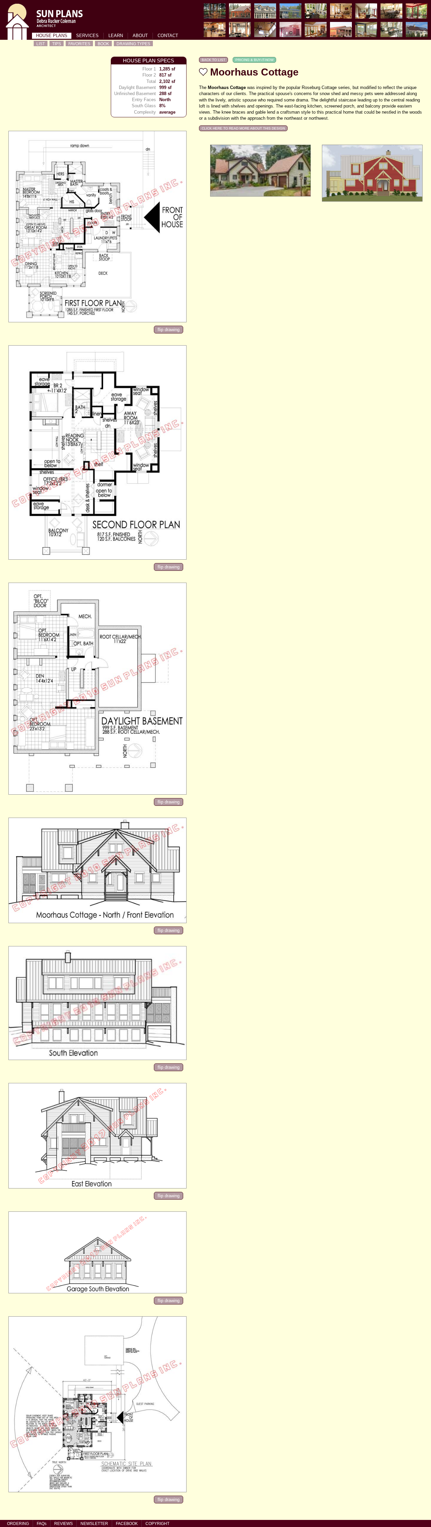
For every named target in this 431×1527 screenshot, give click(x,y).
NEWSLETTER (94, 1523)
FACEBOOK (127, 1523)
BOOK (103, 43)
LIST (40, 43)
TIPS (56, 43)
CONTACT (168, 35)
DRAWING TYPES (133, 43)
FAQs (41, 1523)
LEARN (115, 35)
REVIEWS (63, 1523)
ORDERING (18, 1523)
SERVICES (87, 35)
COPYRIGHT (157, 1523)
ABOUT (140, 35)
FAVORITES (79, 43)
